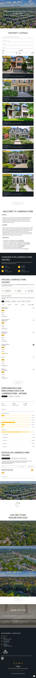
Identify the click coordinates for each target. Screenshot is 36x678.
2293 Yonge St (4, 345)
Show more (18, 382)
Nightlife (29, 301)
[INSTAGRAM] (17, 663)
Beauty (23, 301)
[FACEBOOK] (14, 663)
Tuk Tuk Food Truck (5, 307)
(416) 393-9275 (21, 241)
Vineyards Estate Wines (5, 319)
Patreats (3, 357)
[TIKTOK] (22, 663)
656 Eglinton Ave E (4, 320)
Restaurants (8, 301)
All (3, 301)
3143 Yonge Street (4, 308)
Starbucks (3, 368)
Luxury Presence (24, 668)
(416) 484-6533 (26, 248)
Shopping (14, 301)
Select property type (5, 40)
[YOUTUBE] (19, 663)
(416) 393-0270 (22, 245)
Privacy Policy (22, 673)
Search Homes (18, 203)
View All (18, 599)
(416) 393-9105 (21, 240)
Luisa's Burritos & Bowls (5, 344)
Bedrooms (4, 47)
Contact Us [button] (18, 621)
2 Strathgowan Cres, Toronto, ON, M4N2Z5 (7, 470)
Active (19, 301)
